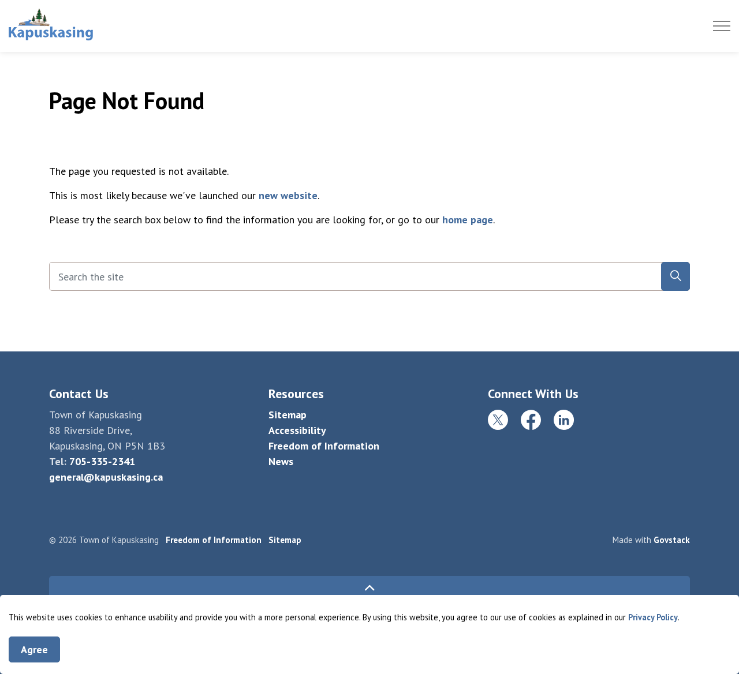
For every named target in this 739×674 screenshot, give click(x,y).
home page (467, 219)
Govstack (672, 539)
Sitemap (287, 414)
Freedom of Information (323, 445)
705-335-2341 (102, 461)
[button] (675, 276)
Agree (34, 649)
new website (288, 195)
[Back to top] (369, 589)
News (280, 461)
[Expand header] (721, 26)
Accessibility (297, 430)
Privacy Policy (653, 617)
